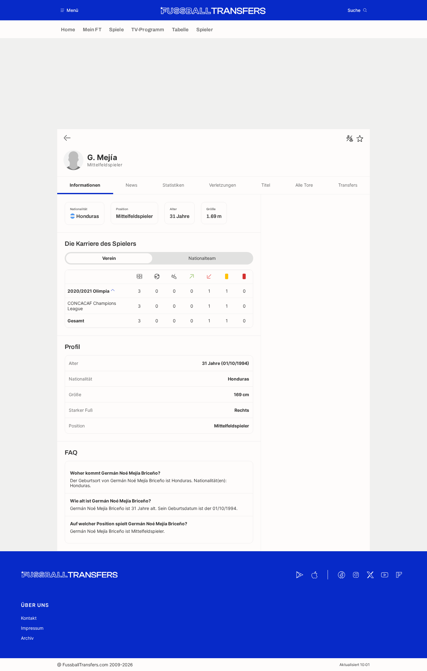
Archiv (27, 638)
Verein (109, 258)
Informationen (85, 185)
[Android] (299, 574)
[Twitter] (370, 574)
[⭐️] (360, 138)
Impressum (32, 628)
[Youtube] (384, 574)
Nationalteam (202, 258)
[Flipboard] (399, 574)
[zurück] (67, 138)
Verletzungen (222, 185)
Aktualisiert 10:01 (354, 664)
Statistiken (173, 185)
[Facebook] (341, 574)
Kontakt (29, 618)
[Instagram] (355, 574)
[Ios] (314, 574)
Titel (265, 185)
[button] (69, 10)
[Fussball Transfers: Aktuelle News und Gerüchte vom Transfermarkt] (213, 10)
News (131, 185)
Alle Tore (304, 185)
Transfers (347, 185)
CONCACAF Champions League (92, 305)
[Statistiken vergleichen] (350, 138)
